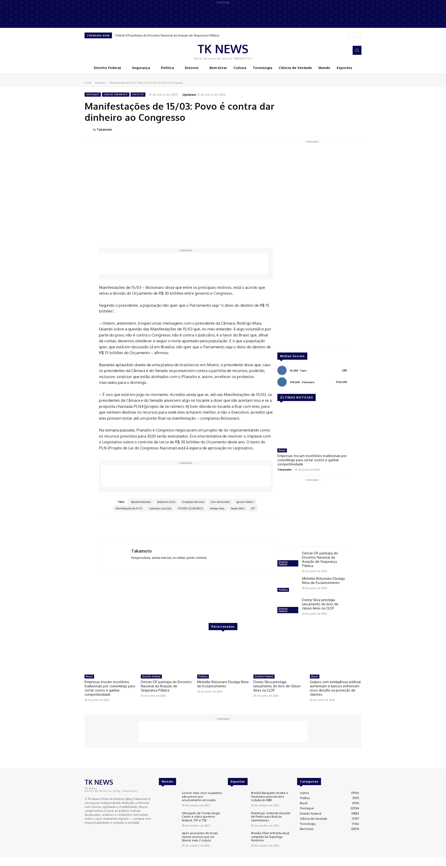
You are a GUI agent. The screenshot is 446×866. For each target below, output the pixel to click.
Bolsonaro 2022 (166, 502)
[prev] (351, 35)
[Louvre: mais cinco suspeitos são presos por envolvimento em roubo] (168, 799)
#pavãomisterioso (141, 502)
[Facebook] (338, 50)
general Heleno (244, 502)
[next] (358, 35)
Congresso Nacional (193, 502)
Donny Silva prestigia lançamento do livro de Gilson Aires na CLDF (320, 604)
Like (344, 370)
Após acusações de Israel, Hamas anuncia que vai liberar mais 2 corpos (200, 836)
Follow (341, 382)
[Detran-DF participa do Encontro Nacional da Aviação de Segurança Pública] (287, 559)
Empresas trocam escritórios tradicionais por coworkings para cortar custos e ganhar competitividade (312, 460)
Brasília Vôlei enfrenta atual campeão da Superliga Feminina (270, 836)
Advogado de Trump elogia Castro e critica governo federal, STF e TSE (201, 816)
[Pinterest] (335, 129)
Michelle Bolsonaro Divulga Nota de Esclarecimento (323, 580)
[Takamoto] (89, 129)
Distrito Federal (283, 563)
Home (88, 82)
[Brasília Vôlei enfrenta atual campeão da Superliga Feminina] (237, 839)
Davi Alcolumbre (220, 502)
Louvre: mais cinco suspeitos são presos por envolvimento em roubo (202, 796)
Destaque (100, 82)
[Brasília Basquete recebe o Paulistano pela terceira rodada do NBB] (237, 799)
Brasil (282, 450)
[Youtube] (101, 831)
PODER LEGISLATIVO (190, 508)
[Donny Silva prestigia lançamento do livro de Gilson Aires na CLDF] (287, 606)
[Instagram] (344, 50)
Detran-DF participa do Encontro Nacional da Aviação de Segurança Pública (167, 35)
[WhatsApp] (345, 129)
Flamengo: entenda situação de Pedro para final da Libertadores (271, 816)
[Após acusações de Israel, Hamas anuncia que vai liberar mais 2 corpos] (168, 839)
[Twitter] (324, 129)
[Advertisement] (183, 263)
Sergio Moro (238, 508)
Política (138, 94)
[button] (357, 50)
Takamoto (104, 129)
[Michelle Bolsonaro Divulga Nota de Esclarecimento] (287, 584)
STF (253, 508)
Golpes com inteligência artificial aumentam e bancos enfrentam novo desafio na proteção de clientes (335, 688)
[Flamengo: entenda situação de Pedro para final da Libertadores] (237, 819)
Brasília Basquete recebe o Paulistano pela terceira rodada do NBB (269, 796)
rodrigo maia (217, 508)
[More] (356, 129)
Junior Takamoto (116, 94)
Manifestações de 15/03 (129, 508)
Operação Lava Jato (160, 508)
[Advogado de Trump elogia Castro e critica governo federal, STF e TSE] (168, 819)
